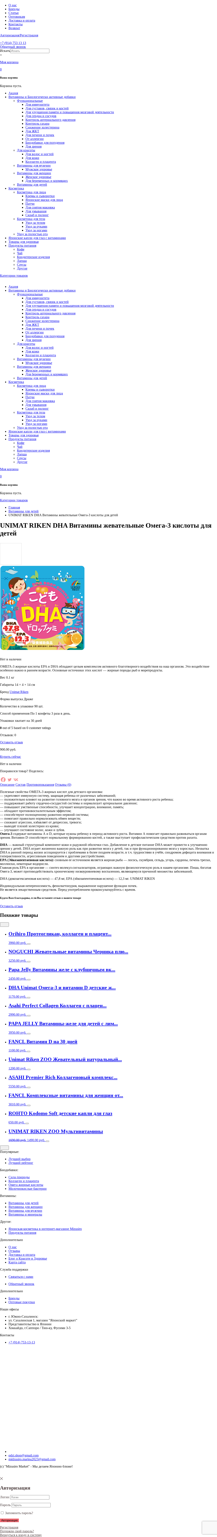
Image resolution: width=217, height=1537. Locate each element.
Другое (22, 268)
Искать (5, 51)
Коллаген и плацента (40, 161)
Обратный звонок (13, 46)
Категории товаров (14, 275)
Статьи (13, 13)
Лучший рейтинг (20, 1163)
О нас (12, 5)
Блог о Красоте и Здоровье (27, 1258)
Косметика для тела (31, 219)
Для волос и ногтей (39, 154)
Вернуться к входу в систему (21, 1535)
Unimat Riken (19, 692)
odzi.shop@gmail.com (23, 1455)
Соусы (21, 264)
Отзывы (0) (63, 784)
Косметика (16, 188)
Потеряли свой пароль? (17, 1531)
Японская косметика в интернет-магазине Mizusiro (45, 1229)
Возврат (14, 28)
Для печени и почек (39, 135)
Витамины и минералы (25, 1214)
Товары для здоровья (23, 241)
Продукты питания (22, 245)
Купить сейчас (10, 756)
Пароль (5, 1505)
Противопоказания (40, 784)
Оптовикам (16, 16)
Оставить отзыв (11, 742)
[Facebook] (3, 779)
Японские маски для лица (44, 200)
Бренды (13, 9)
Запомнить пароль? (18, 1513)
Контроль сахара (37, 123)
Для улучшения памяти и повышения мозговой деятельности (69, 112)
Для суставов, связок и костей (47, 108)
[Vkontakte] (16, 779)
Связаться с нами (20, 1276)
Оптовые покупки (21, 1302)
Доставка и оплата (21, 20)
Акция (13, 93)
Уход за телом (35, 222)
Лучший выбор (19, 1159)
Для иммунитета (37, 104)
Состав (20, 784)
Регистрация (9, 1527)
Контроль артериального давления (50, 120)
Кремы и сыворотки (40, 196)
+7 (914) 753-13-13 (21, 1342)
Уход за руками (36, 226)
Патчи (30, 203)
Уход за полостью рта (32, 234)
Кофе (20, 249)
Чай (19, 253)
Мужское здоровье (38, 169)
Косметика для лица (31, 192)
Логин (4, 1497)
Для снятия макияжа (40, 207)
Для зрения (33, 146)
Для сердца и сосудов (40, 116)
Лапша (22, 261)
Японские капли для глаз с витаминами (37, 238)
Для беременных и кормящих (46, 181)
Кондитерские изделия (33, 257)
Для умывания (35, 211)
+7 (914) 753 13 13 (13, 43)
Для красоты (26, 150)
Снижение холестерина (42, 127)
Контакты (15, 24)
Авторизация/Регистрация (19, 35)
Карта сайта (17, 1262)
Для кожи (32, 158)
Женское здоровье (38, 177)
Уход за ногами (36, 230)
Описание (7, 784)
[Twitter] (9, 779)
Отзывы (14, 1251)
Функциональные (30, 100)
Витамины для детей (32, 184)
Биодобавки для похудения (44, 142)
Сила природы (19, 1177)
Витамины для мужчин (34, 165)
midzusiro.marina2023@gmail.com (32, 1459)
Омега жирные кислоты (25, 1185)
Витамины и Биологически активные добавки (42, 97)
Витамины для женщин (34, 173)
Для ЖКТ (32, 131)
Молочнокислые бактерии (27, 1188)
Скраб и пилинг (37, 215)
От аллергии (34, 139)
